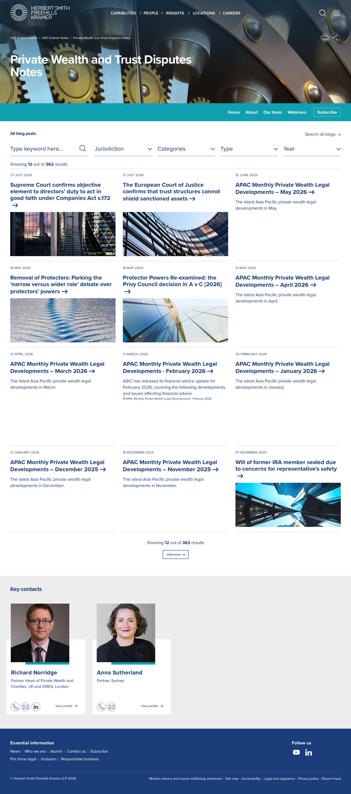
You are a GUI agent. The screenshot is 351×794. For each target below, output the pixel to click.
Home (234, 112)
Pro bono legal (23, 759)
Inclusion (48, 759)
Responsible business (80, 759)
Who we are (35, 751)
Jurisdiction (109, 148)
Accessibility (251, 778)
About (252, 112)
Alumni (56, 751)
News (15, 751)
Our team (272, 112)
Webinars (297, 112)
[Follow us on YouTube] (296, 753)
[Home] (44, 13)
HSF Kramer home (23, 38)
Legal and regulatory (279, 778)
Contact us (76, 751)
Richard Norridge (34, 672)
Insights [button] (175, 13)
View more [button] (174, 554)
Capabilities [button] (123, 13)
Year (289, 148)
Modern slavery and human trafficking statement (185, 778)
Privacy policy (308, 778)
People (151, 13)
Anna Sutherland (120, 672)
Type (226, 148)
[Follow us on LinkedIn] (308, 753)
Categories (172, 148)
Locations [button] (204, 13)
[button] (322, 14)
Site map (232, 778)
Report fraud (331, 778)
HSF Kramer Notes (55, 38)
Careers (231, 13)
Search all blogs (320, 134)
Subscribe (327, 112)
